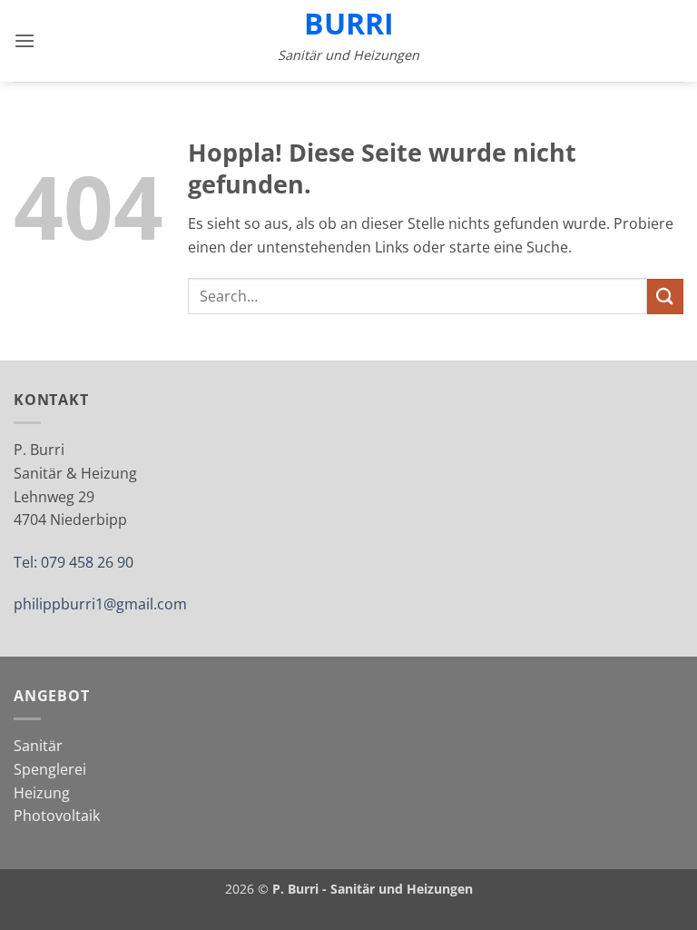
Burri (349, 23)
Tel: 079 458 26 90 (73, 562)
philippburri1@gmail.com (100, 604)
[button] (24, 40)
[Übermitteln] (665, 296)
